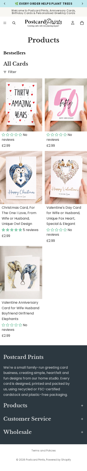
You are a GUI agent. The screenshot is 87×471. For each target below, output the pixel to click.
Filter (12, 71)
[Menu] (5, 23)
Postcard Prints (35, 459)
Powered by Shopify (58, 459)
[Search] (14, 23)
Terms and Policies (43, 450)
